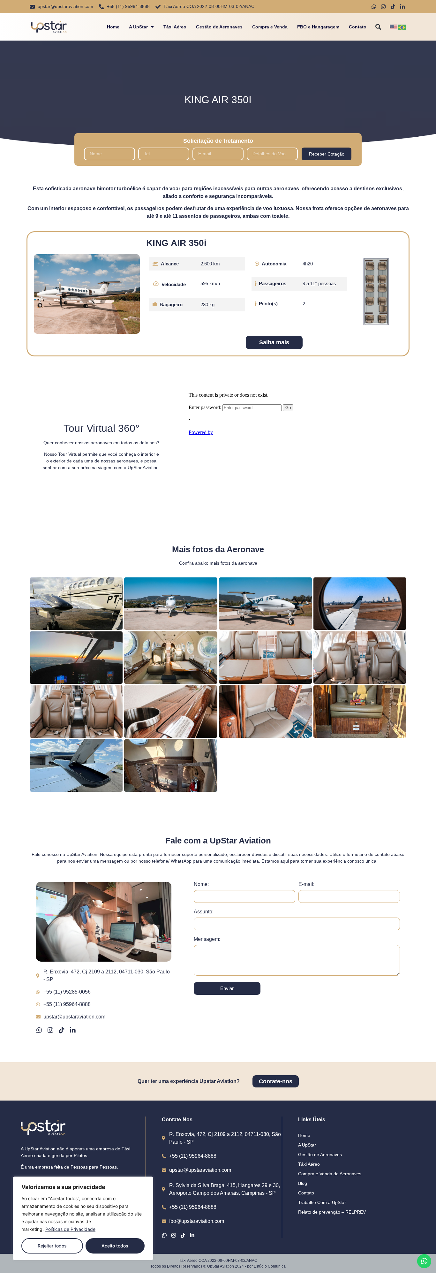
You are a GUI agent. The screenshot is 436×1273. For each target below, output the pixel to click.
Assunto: (204, 911)
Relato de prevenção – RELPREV (332, 1212)
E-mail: (306, 884)
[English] (394, 27)
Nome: (201, 884)
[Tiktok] (61, 1030)
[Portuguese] (402, 27)
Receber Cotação (326, 153)
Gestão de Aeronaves (219, 26)
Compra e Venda (270, 26)
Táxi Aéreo (174, 26)
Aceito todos (114, 1245)
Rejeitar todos (52, 1245)
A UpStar (138, 26)
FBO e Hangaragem (318, 26)
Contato (357, 26)
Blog (302, 1183)
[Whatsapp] (39, 1030)
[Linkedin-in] (73, 1030)
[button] (378, 27)
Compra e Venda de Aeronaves (329, 1173)
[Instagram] (50, 1030)
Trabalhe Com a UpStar (322, 1202)
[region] (83, 1218)
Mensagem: (207, 939)
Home (113, 26)
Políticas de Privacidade (70, 1229)
